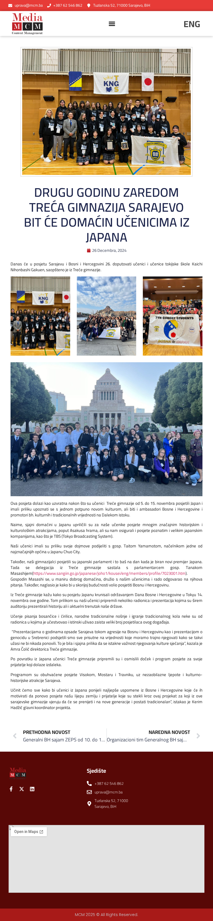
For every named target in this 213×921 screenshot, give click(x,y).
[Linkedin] (32, 789)
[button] (112, 23)
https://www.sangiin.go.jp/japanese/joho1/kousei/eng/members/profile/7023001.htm (109, 573)
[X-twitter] (21, 789)
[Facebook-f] (11, 789)
